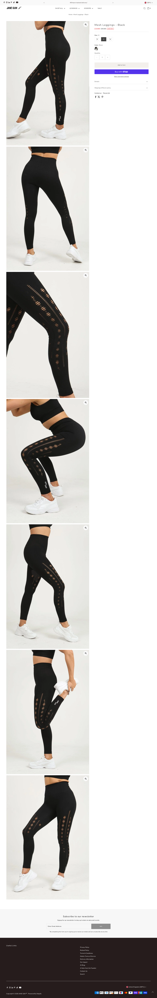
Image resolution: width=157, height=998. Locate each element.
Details (97, 82)
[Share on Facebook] (96, 97)
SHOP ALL (59, 8)
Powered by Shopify (35, 994)
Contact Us (83, 971)
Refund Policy (84, 950)
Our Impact (83, 962)
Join (101, 926)
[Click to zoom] (85, 24)
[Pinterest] (11, 2)
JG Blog (82, 965)
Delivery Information (87, 959)
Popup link (106, 93)
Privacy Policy (84, 947)
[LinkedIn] (9, 3)
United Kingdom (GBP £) (137, 987)
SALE (100, 8)
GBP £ (149, 3)
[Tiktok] (14, 2)
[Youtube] (17, 2)
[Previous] (44, 2)
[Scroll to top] (153, 992)
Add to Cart (121, 65)
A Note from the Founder (88, 968)
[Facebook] (4, 2)
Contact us (98, 93)
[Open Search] (144, 8)
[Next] (113, 2)
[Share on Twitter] (99, 97)
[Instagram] (6, 2)
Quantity (97, 53)
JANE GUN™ (23, 994)
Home (70, 15)
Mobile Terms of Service (88, 956)
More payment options (121, 77)
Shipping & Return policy (103, 88)
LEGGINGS (74, 8)
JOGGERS (88, 8)
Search (82, 974)
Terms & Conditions (86, 953)
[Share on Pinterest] (102, 97)
